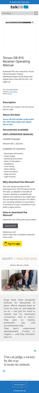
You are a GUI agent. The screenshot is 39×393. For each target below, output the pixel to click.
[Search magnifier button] (36, 13)
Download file (10, 226)
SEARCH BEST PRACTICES (20, 2)
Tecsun (9, 94)
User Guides (13, 92)
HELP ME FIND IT (19, 385)
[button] (32, 22)
